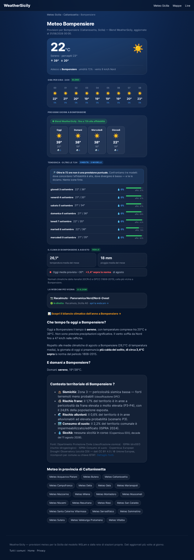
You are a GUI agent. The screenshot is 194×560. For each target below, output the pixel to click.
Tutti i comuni (17, 550)
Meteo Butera (91, 476)
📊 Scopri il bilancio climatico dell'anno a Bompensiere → (84, 313)
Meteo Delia (85, 485)
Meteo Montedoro (106, 494)
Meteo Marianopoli (127, 485)
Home (31, 550)
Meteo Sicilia (161, 5)
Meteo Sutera (57, 520)
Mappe (177, 5)
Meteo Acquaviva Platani (63, 476)
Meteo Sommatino (130, 511)
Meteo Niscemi (57, 502)
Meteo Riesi (104, 502)
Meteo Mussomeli (132, 494)
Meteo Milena (82, 494)
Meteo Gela (104, 485)
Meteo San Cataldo (127, 502)
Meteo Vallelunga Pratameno (87, 520)
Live (187, 5)
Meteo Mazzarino (59, 494)
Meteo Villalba (117, 520)
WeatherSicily (17, 5)
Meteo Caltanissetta (116, 476)
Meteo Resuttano (82, 502)
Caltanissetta (70, 14)
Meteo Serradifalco (103, 511)
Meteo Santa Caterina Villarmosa (67, 511)
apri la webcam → (99, 303)
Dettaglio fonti (105, 455)
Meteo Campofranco (60, 485)
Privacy (41, 550)
